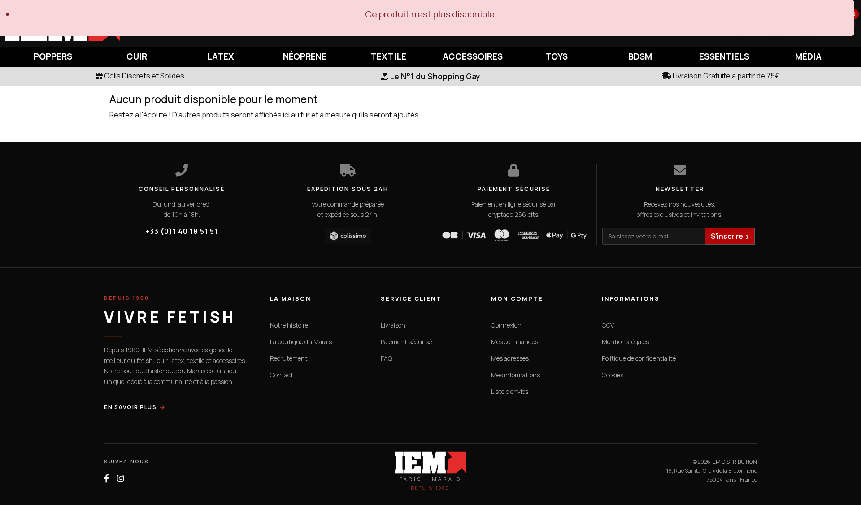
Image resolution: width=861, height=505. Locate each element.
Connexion (506, 325)
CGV (608, 325)
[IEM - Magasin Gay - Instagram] (120, 478)
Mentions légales (625, 341)
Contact (281, 375)
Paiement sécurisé (406, 341)
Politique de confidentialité (639, 358)
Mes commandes (514, 341)
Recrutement (289, 358)
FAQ (386, 358)
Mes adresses (510, 358)
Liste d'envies (509, 391)
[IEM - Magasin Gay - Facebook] (106, 478)
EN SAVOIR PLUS (130, 407)
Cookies (612, 375)
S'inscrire (727, 236)
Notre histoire (289, 325)
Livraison (393, 325)
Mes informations (515, 375)
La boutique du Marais (301, 341)
